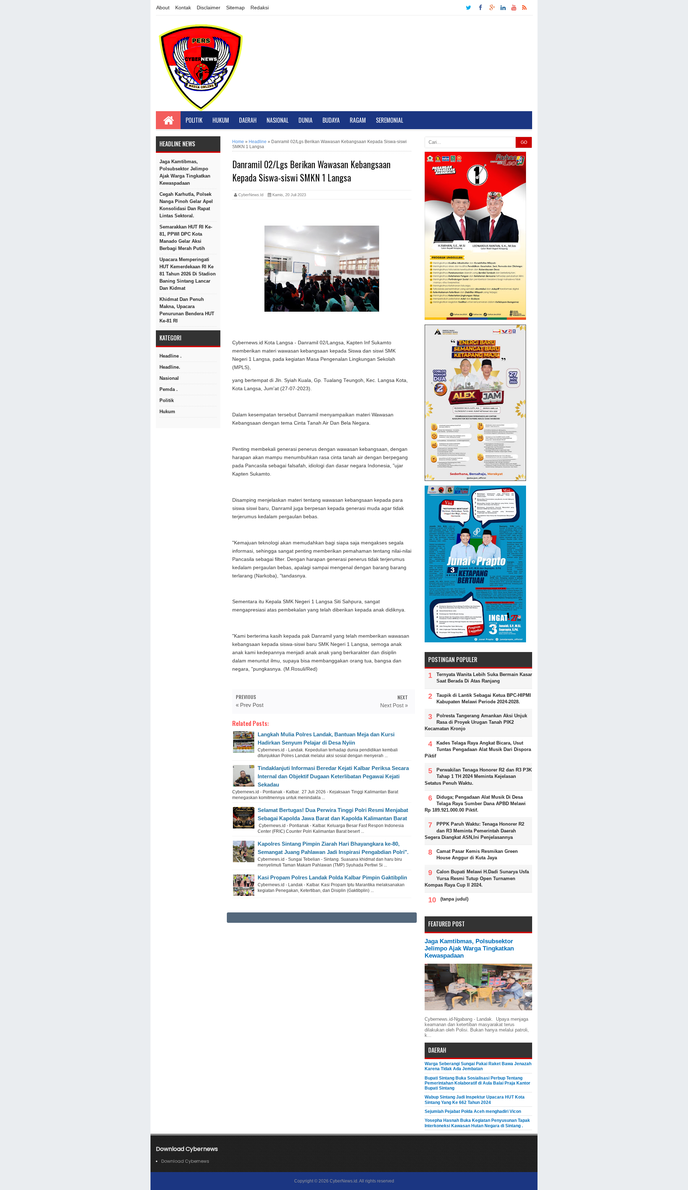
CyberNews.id (343, 1181)
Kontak (183, 7)
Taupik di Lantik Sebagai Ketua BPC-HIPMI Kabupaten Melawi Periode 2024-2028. (483, 698)
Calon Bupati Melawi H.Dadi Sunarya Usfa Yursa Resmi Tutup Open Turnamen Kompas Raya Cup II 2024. (477, 878)
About (162, 7)
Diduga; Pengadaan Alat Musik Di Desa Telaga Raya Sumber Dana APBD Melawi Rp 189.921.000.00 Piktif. (475, 803)
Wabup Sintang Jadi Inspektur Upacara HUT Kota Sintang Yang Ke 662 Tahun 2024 (475, 1100)
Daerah (248, 120)
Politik (194, 120)
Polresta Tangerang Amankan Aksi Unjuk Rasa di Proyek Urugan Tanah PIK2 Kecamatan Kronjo (476, 722)
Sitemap (235, 7)
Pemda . (168, 389)
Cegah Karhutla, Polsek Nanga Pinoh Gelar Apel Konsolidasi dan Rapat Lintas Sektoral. (186, 205)
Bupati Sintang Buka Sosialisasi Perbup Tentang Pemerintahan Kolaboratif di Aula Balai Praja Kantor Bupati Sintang (477, 1083)
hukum (167, 411)
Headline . (170, 356)
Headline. (169, 367)
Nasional (277, 120)
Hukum (220, 120)
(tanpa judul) (454, 899)
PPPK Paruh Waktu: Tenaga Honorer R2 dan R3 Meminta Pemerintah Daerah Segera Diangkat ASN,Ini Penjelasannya (474, 830)
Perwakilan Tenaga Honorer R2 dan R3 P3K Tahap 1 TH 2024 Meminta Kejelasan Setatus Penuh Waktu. (478, 776)
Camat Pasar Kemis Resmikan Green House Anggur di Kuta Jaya (477, 854)
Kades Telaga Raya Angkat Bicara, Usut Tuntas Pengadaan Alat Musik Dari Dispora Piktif (478, 749)
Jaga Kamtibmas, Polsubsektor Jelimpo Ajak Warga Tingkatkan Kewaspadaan (184, 172)
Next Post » (394, 705)
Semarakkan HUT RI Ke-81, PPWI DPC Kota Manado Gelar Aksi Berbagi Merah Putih (185, 237)
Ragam (358, 120)
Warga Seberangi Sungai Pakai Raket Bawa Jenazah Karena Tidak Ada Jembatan (478, 1066)
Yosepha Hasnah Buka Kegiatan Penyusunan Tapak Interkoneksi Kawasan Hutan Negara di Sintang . (477, 1123)
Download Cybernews (185, 1161)
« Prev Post (249, 705)
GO (524, 142)
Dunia (305, 120)
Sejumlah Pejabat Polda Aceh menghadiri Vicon (473, 1111)
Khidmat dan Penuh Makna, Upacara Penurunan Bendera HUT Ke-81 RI (186, 310)
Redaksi (259, 7)
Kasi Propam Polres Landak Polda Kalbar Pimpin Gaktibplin (332, 877)
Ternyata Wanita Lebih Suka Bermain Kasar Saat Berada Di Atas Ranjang (484, 678)
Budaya (331, 120)
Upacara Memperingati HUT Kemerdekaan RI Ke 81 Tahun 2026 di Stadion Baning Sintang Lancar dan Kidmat (187, 274)
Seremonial (389, 120)
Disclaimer (208, 7)
